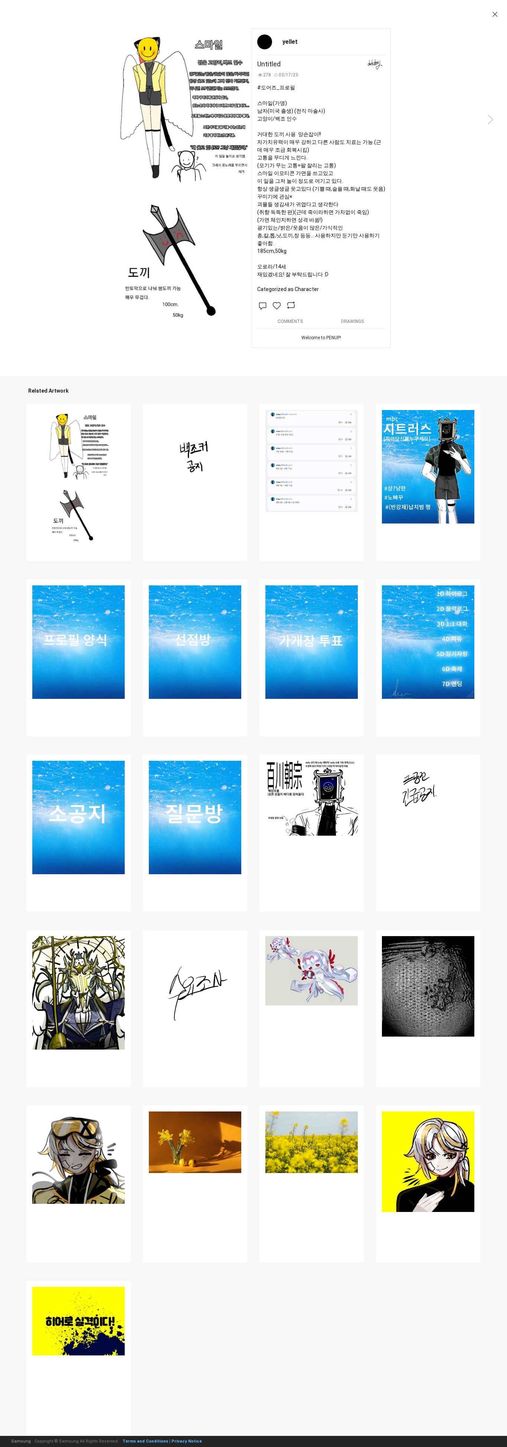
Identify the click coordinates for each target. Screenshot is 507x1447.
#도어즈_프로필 (276, 87)
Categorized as (288, 289)
